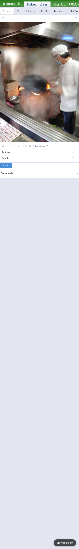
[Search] (74, 11)
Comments (7, 173)
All (18, 11)
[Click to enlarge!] (39, 82)
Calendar (30, 11)
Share (6, 165)
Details (5, 158)
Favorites (59, 11)
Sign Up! (60, 4)
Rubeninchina (37, 4)
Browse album (65, 542)
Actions (5, 152)
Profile (44, 11)
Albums (7, 11)
